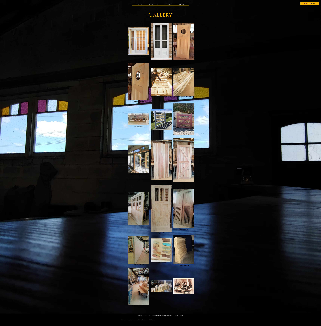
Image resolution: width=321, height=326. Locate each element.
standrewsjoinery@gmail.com (162, 315)
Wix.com (152, 320)
